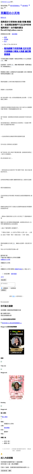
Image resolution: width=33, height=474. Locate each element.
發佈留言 (3, 290)
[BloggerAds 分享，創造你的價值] (16, 332)
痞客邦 (17, 269)
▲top (2, 276)
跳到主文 (3, 17)
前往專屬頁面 (16, 342)
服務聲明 (18, 450)
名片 (5, 41)
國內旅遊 (14, 274)
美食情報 (14, 34)
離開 (10, 470)
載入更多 (3, 280)
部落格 (6, 39)
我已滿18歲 (4, 470)
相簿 (5, 37)
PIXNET (8, 449)
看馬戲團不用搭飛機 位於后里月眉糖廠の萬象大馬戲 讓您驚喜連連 (17, 51)
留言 (20, 269)
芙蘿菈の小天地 (10, 12)
